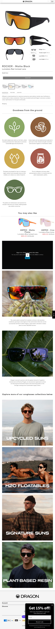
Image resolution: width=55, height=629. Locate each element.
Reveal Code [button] (39, 622)
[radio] (5, 86)
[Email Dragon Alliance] (25, 611)
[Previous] (2, 227)
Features (12, 92)
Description (5, 92)
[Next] (53, 227)
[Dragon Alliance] (27, 1)
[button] (52, 605)
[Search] (48, 1)
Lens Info (19, 92)
